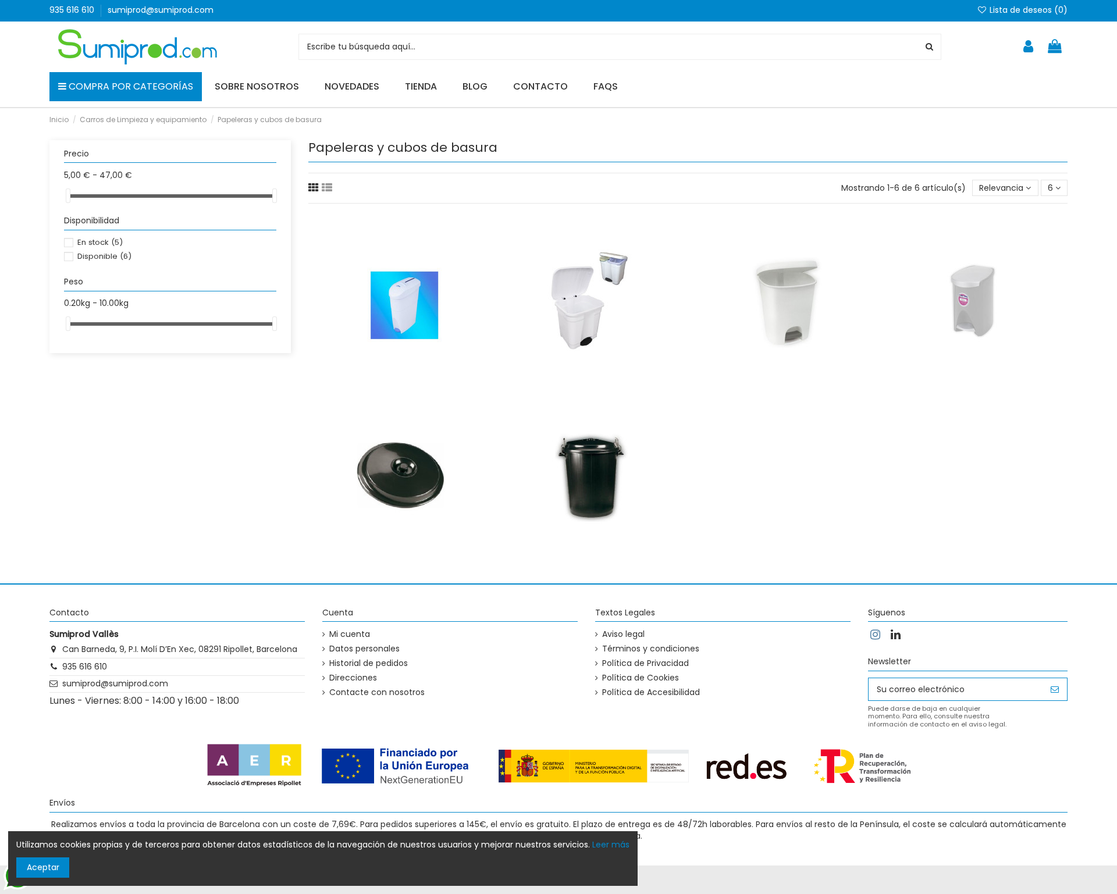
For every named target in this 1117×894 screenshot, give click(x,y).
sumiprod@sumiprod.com (161, 10)
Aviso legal (623, 634)
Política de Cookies (640, 677)
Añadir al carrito (432, 298)
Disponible (104, 256)
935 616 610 (73, 10)
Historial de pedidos (368, 663)
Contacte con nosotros (377, 692)
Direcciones (353, 677)
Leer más (610, 844)
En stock (100, 242)
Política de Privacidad (645, 663)
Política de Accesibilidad (651, 692)
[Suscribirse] (1055, 689)
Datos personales (364, 648)
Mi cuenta (349, 634)
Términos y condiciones (650, 648)
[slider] (68, 195)
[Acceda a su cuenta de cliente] (1028, 47)
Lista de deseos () (1027, 10)
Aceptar (43, 867)
